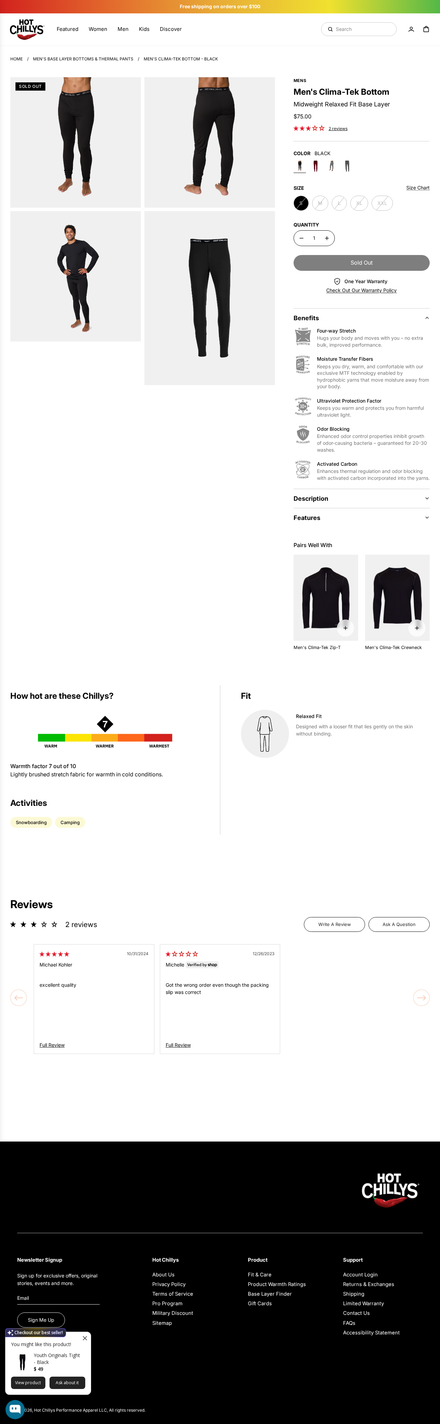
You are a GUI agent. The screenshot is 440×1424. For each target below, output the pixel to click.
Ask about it (67, 1383)
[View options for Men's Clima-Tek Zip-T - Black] (345, 628)
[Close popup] (85, 1338)
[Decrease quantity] (301, 238)
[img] (54, 954)
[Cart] (426, 29)
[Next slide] (421, 997)
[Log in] (411, 29)
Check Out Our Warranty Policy (361, 290)
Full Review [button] (52, 1045)
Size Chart (418, 187)
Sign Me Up (41, 1320)
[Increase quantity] (326, 238)
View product (28, 1383)
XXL (382, 203)
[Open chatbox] (15, 1409)
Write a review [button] (334, 924)
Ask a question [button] (399, 924)
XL (359, 203)
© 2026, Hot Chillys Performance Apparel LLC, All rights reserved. (81, 1410)
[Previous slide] (18, 997)
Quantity (306, 225)
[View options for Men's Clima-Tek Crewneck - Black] (417, 628)
